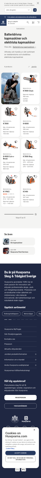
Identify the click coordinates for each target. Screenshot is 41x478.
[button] (36, 76)
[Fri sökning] (28, 22)
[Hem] (3, 22)
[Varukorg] (33, 22)
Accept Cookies (20, 453)
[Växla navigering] (38, 22)
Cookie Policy (10, 448)
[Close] (34, 430)
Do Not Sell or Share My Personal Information (20, 459)
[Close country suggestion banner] (38, 3)
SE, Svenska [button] (11, 23)
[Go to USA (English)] (35, 10)
